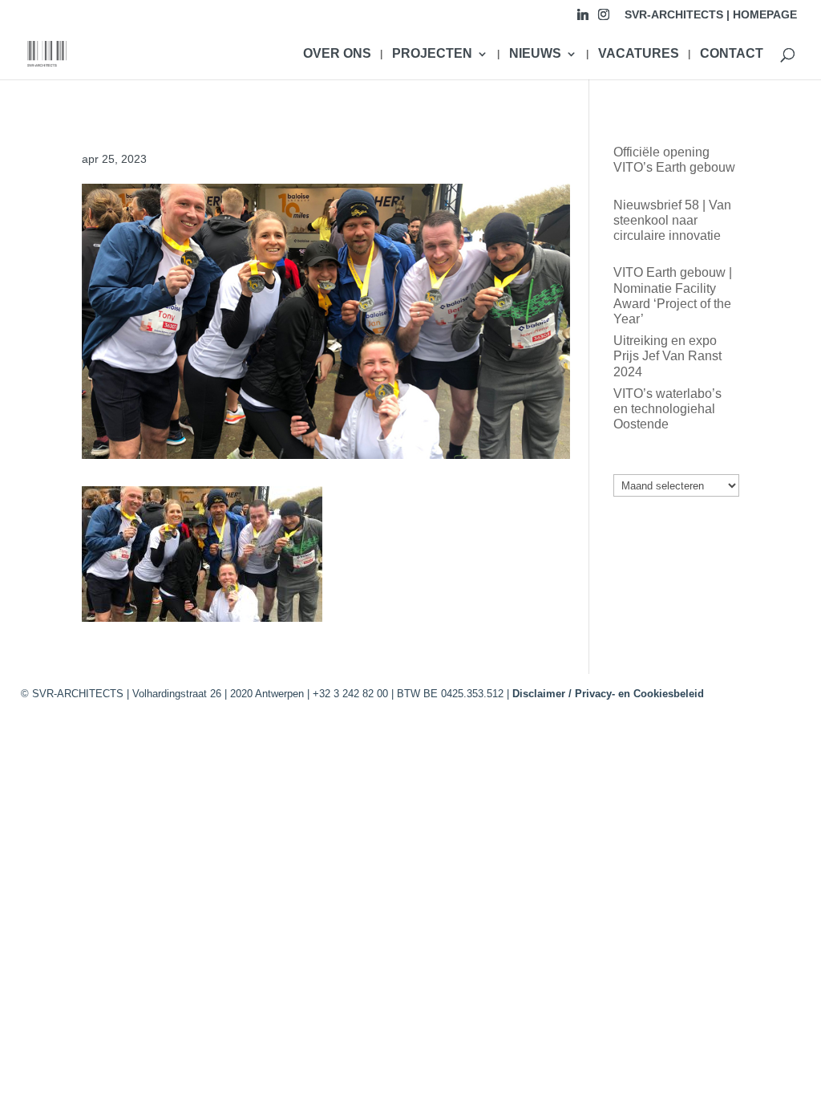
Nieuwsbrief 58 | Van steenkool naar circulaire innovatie (672, 220)
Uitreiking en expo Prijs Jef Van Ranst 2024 (667, 356)
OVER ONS (337, 54)
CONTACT (731, 54)
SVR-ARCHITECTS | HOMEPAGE (711, 15)
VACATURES (638, 54)
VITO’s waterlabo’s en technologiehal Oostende (667, 409)
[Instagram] (603, 19)
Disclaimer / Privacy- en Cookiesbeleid (608, 694)
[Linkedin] (582, 19)
